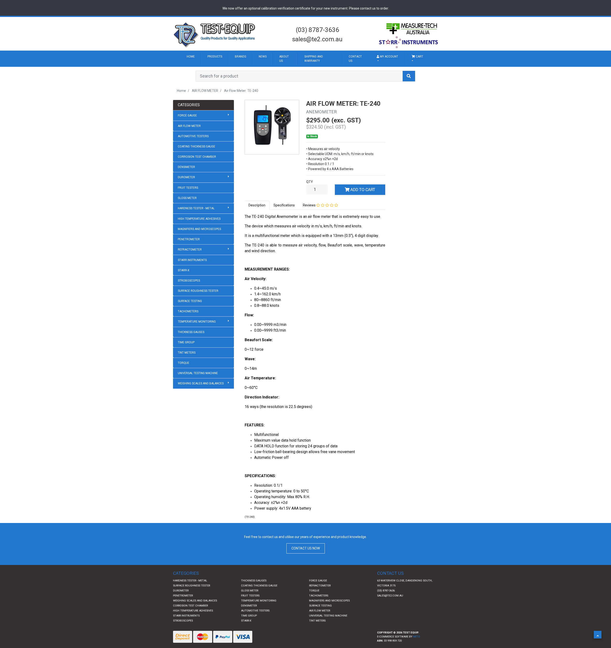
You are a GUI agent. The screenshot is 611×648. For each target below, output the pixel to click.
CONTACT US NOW (305, 567)
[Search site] (409, 95)
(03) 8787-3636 (317, 29)
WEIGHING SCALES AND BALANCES (201, 402)
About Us (335, 63)
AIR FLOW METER (189, 144)
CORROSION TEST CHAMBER (197, 175)
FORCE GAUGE (187, 134)
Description (256, 224)
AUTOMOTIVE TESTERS (193, 155)
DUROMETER (186, 196)
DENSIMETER (186, 186)
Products (231, 59)
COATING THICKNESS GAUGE (196, 165)
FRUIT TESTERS (188, 206)
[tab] (257, 224)
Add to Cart (362, 208)
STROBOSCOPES (189, 299)
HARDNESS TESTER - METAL (196, 227)
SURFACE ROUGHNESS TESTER (198, 309)
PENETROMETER (189, 258)
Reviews (309, 224)
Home (195, 59)
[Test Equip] (215, 34)
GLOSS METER (187, 217)
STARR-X (184, 289)
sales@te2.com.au (317, 39)
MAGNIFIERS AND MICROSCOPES (199, 248)
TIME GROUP (186, 361)
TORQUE (183, 381)
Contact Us (416, 63)
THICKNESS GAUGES (191, 351)
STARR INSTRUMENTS (192, 279)
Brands (271, 59)
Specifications (284, 224)
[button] (597, 634)
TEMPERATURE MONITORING (197, 340)
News (304, 59)
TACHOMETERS (188, 330)
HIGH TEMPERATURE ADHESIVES (199, 237)
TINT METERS (186, 371)
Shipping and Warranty (374, 68)
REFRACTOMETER (190, 268)
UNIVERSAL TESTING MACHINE (198, 392)
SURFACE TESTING (190, 320)
